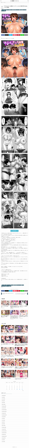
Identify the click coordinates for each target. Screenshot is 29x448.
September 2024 (4, 436)
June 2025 (3, 420)
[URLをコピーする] (26, 35)
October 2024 (4, 434)
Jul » (23, 390)
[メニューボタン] (1, 1)
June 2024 (3, 441)
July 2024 (3, 439)
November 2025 (4, 411)
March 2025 (3, 425)
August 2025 (3, 416)
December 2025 (4, 409)
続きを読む (14, 230)
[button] (3, 35)
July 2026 (3, 397)
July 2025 (3, 418)
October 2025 (4, 413)
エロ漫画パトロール (14, 0)
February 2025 (4, 427)
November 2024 (4, 432)
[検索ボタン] (28, 1)
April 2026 (3, 402)
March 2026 (3, 404)
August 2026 (3, 395)
